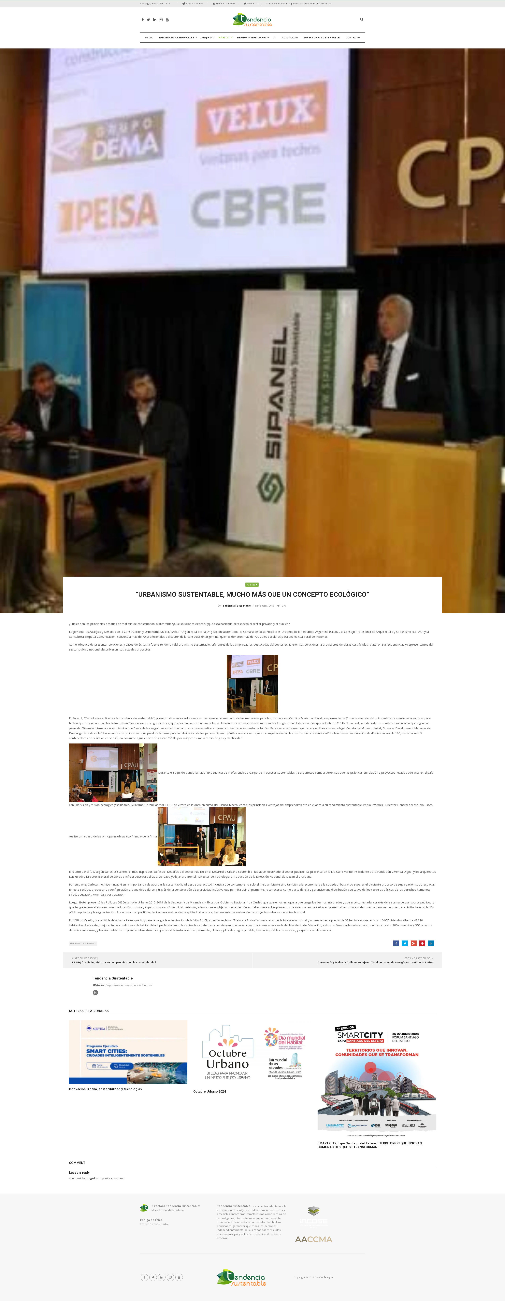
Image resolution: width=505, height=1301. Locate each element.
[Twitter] (148, 19)
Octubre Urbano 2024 (209, 1091)
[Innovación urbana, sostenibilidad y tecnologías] (128, 1052)
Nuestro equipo (195, 3)
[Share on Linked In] (431, 943)
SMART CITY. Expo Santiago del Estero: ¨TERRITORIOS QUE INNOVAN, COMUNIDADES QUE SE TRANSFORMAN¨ (370, 1145)
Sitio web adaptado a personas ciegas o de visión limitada (299, 3)
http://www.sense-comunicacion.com (129, 985)
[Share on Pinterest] (422, 943)
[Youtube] (167, 19)
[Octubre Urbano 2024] (252, 1053)
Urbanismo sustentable (83, 943)
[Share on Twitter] (405, 943)
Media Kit (252, 3)
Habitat (251, 584)
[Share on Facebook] (396, 943)
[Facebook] (142, 19)
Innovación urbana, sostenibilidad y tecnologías (105, 1089)
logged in (92, 1178)
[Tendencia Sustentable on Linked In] (95, 992)
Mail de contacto (225, 3)
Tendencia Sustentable (236, 605)
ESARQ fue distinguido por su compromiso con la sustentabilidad (114, 962)
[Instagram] (161, 19)
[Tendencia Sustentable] (241, 1277)
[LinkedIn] (155, 19)
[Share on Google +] (414, 943)
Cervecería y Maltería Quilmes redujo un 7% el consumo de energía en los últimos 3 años (375, 962)
